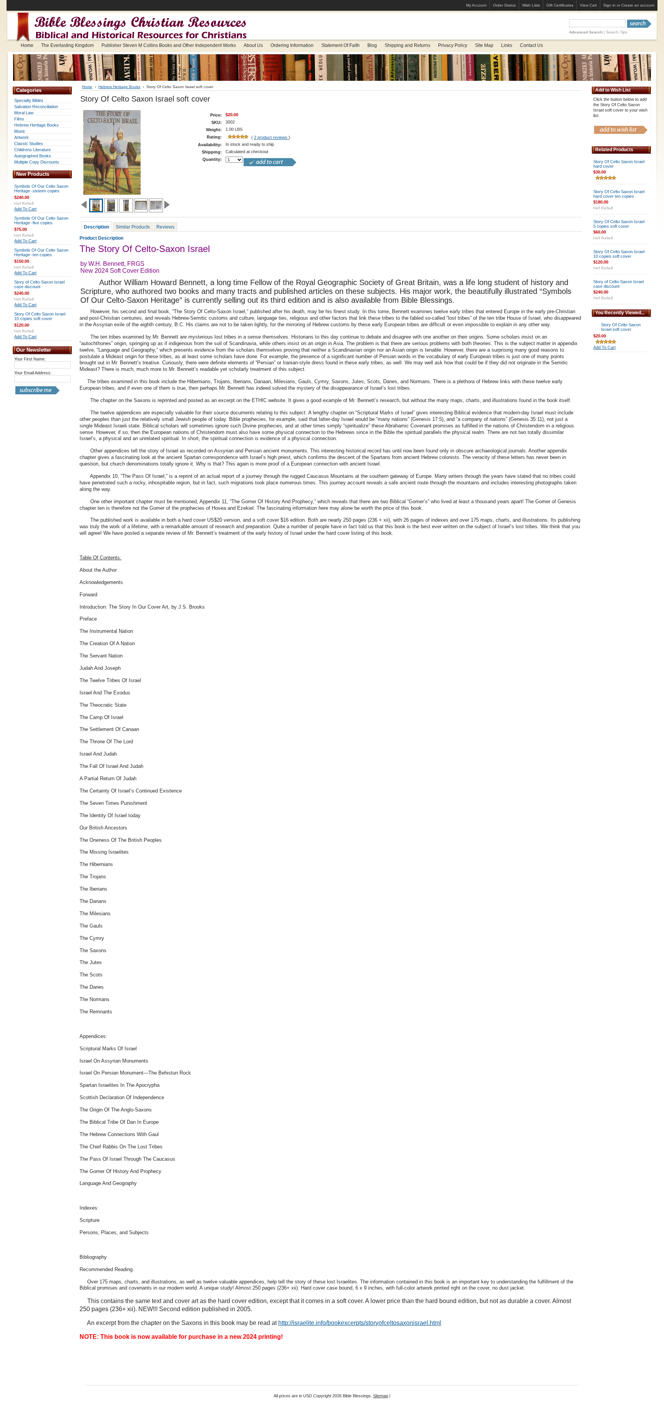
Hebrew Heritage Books (36, 125)
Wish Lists (531, 5)
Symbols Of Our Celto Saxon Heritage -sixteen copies (41, 188)
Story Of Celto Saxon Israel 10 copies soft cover (39, 316)
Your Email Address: (32, 372)
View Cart (588, 5)
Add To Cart (25, 209)
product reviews (271, 137)
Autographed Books (32, 156)
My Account (476, 5)
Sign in (609, 5)
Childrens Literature (32, 149)
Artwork (21, 137)
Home (87, 87)
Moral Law (23, 112)
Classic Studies (28, 143)
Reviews (165, 227)
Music (19, 131)
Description (96, 227)
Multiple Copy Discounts (36, 162)
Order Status (504, 5)
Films (19, 119)
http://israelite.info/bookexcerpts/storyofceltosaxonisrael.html (359, 1323)
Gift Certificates (559, 5)
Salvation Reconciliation (36, 106)
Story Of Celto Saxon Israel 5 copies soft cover (618, 224)
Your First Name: (30, 359)
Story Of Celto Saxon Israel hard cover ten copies (618, 194)
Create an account (637, 5)
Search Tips (616, 32)
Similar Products (133, 227)
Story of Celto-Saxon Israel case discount (39, 284)
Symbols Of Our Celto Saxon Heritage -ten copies (41, 252)
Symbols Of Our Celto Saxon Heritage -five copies (41, 220)
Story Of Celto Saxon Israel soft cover (621, 327)
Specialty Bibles (28, 100)
